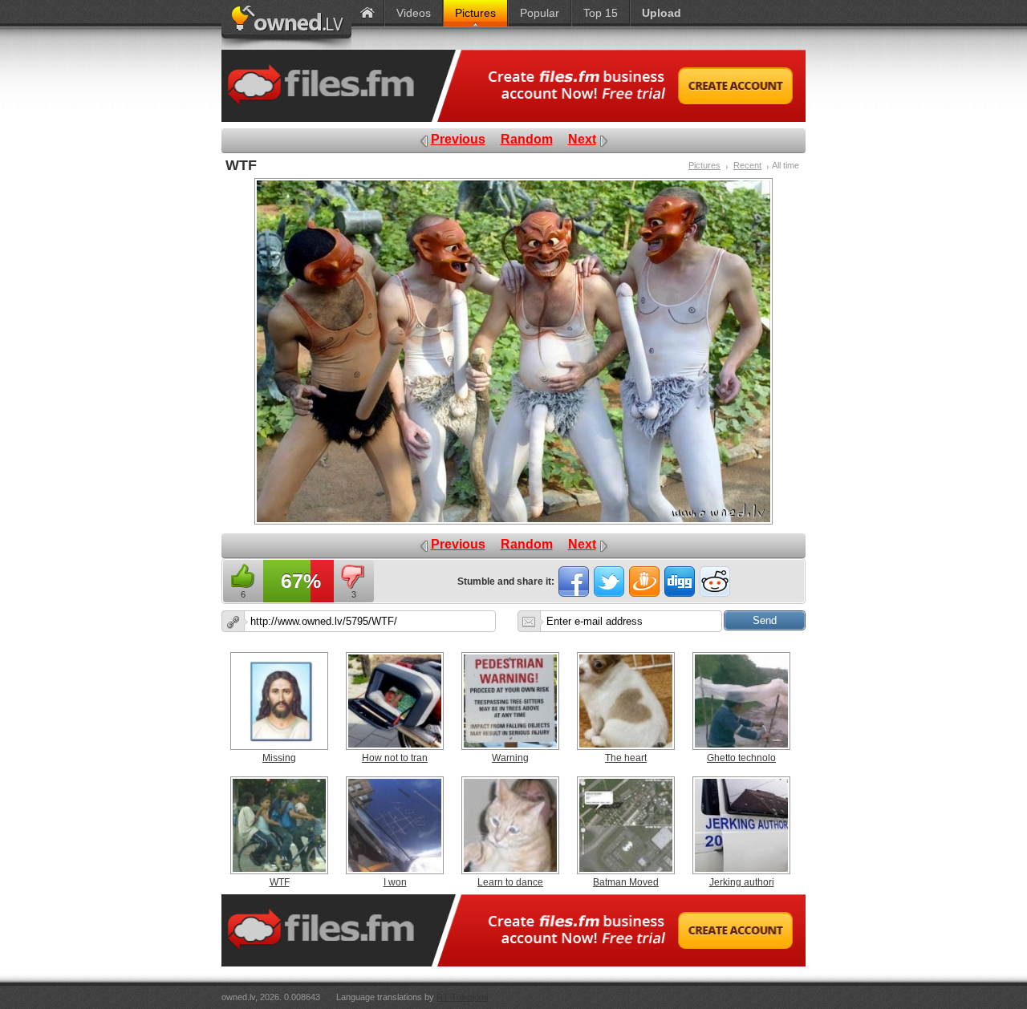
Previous (458, 139)
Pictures (704, 165)
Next (582, 139)
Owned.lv (286, 25)
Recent (747, 165)
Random (527, 139)
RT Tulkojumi (462, 997)
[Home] (367, 13)
